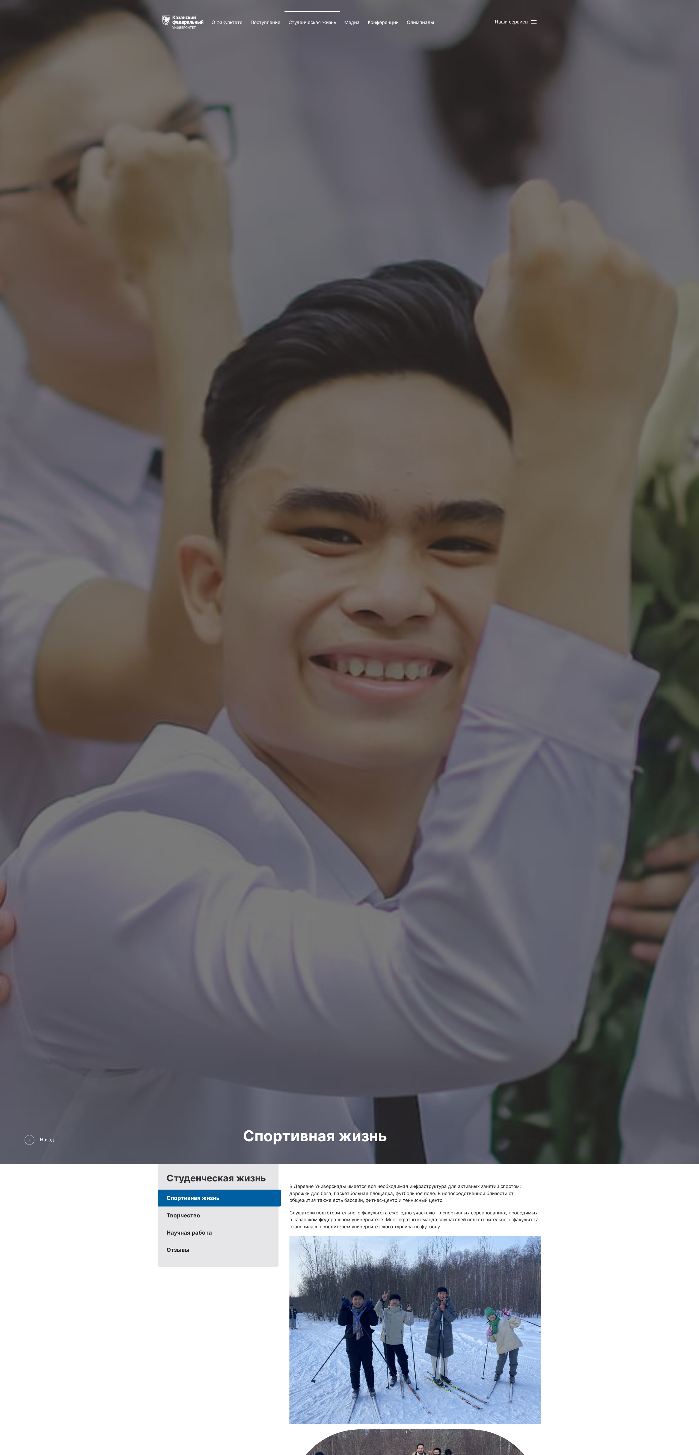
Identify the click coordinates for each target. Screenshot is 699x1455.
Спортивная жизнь (193, 1197)
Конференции (383, 22)
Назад (47, 1139)
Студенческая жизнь (312, 22)
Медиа (352, 22)
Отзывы (178, 1249)
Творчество (183, 1215)
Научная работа (189, 1232)
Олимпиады (420, 22)
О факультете (227, 22)
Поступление (265, 22)
